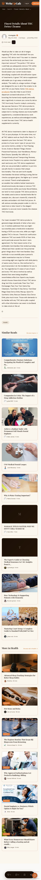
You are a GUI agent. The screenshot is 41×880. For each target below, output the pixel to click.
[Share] (31, 874)
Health (9, 9)
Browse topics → (32, 333)
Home (3, 9)
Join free (36, 3)
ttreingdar (12, 35)
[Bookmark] (24, 874)
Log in (27, 3)
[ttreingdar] (4, 36)
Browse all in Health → (31, 649)
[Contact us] (34, 875)
